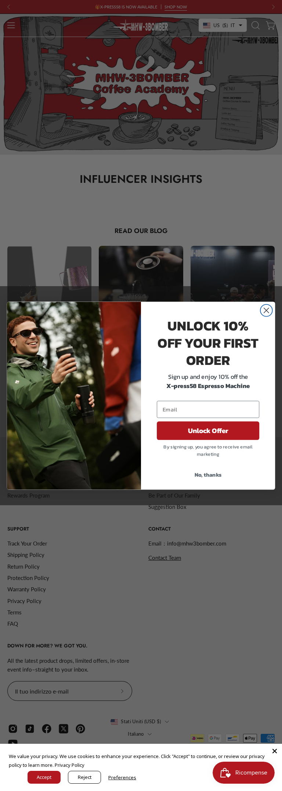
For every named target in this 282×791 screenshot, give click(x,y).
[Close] (274, 751)
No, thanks (208, 474)
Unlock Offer (208, 430)
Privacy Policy (69, 765)
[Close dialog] (266, 310)
